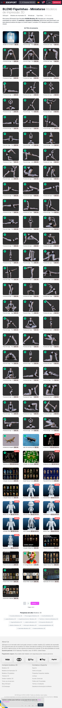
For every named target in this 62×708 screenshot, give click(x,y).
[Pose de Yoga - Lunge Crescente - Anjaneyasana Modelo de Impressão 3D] (31, 356)
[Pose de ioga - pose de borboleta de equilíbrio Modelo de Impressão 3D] (31, 423)
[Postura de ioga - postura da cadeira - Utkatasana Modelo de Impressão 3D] (11, 390)
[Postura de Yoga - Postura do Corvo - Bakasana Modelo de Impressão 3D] (51, 339)
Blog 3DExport (6, 684)
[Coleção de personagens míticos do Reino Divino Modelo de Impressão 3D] (11, 474)
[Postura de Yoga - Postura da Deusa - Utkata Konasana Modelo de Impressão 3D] (31, 289)
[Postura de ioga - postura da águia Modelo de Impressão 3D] (51, 323)
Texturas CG (5, 676)
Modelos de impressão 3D (9, 670)
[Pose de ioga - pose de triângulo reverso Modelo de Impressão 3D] (11, 171)
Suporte (34, 668)
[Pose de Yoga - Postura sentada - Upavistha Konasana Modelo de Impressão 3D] (11, 138)
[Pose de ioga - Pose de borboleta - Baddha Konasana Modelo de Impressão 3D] (11, 406)
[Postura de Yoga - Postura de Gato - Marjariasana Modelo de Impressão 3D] (31, 390)
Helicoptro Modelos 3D (29, 625)
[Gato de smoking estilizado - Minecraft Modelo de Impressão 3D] (31, 440)
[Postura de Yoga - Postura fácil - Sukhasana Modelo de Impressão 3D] (31, 323)
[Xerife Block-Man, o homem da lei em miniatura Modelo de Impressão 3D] (51, 507)
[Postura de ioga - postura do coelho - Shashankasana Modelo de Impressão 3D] (31, 171)
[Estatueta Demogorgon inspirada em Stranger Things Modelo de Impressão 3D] (51, 457)
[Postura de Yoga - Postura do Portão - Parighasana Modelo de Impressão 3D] (51, 289)
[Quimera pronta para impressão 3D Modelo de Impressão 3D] (11, 457)
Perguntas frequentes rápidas (40, 673)
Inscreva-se (56, 2)
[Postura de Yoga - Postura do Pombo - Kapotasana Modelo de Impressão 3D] (31, 205)
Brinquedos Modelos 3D (46, 622)
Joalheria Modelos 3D (30, 622)
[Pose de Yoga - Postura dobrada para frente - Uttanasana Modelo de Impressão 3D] (31, 306)
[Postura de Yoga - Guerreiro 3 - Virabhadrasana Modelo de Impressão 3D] (11, 71)
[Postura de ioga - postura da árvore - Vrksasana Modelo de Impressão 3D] (51, 88)
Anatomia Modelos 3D (39, 628)
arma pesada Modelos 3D (46, 625)
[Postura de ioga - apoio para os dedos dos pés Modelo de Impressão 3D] (11, 104)
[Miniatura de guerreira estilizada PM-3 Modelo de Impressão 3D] (11, 541)
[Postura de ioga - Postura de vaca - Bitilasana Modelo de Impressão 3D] (51, 356)
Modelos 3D (5, 668)
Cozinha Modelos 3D (47, 616)
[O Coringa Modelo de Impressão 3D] (31, 557)
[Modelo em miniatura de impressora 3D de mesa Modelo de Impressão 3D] (11, 37)
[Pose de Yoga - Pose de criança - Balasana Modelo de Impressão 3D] (51, 373)
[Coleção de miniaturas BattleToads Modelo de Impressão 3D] (31, 457)
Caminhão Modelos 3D (24, 628)
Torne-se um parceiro (8, 681)
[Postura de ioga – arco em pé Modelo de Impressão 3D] (51, 104)
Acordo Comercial (37, 678)
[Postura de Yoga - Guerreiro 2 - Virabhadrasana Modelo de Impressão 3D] (31, 71)
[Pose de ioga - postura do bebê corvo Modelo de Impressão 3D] (51, 423)
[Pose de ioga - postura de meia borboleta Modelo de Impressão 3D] (51, 272)
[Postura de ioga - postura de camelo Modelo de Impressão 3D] (51, 390)
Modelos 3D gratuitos (8, 673)
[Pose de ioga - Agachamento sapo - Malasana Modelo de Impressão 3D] (11, 306)
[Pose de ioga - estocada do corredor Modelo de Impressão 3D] (31, 155)
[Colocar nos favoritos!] (16, 41)
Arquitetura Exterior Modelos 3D (27, 619)
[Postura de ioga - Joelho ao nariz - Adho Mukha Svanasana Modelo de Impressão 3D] (31, 239)
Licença (34, 676)
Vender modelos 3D (7, 678)
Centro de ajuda (36, 670)
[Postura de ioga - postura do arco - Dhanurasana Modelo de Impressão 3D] (51, 406)
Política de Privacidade (38, 681)
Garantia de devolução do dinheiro (42, 686)
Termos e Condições (38, 684)
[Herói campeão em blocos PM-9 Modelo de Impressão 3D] (31, 524)
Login (49, 2)
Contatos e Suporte (39, 665)
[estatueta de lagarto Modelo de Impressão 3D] (11, 440)
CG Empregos (6, 686)
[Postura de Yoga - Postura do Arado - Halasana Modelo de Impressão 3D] (31, 188)
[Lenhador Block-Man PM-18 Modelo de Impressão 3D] (11, 524)
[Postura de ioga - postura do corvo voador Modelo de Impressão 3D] (51, 306)
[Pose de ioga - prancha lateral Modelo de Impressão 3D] (51, 121)
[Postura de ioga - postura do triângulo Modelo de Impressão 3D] (31, 88)
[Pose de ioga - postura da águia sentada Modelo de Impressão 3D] (51, 138)
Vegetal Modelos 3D (16, 622)
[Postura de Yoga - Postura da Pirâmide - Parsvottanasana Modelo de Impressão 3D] (51, 171)
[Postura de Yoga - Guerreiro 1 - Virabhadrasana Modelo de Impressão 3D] (51, 71)
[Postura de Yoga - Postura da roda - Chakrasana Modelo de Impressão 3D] (51, 54)
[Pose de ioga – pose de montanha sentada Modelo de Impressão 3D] (31, 138)
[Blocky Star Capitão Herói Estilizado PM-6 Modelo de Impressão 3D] (51, 524)
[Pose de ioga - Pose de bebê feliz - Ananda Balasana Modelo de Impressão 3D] (31, 255)
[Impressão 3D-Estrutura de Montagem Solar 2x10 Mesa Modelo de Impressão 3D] (51, 574)
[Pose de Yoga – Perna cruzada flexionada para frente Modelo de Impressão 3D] (11, 356)
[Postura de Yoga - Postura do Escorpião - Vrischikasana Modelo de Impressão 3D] (11, 155)
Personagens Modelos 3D (32, 616)
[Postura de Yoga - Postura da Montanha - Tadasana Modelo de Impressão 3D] (31, 222)
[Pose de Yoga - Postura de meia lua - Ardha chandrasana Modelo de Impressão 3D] (11, 272)
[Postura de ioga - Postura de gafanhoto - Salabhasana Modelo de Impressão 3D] (11, 239)
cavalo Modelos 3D (10, 619)
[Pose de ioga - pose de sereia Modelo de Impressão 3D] (51, 222)
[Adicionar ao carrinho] (13, 41)
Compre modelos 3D (9, 665)
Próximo (34, 603)
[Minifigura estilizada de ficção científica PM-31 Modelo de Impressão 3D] (31, 490)
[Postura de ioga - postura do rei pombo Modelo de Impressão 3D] (51, 239)
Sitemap (56, 697)
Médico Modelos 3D (15, 625)
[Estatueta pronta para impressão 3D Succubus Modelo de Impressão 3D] (51, 440)
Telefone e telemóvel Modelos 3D (48, 619)
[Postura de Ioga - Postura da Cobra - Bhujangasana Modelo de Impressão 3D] (31, 373)
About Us (5, 642)
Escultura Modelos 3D (16, 616)
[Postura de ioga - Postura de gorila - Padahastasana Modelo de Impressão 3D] (11, 289)
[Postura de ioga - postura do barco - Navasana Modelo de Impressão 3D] (11, 423)
